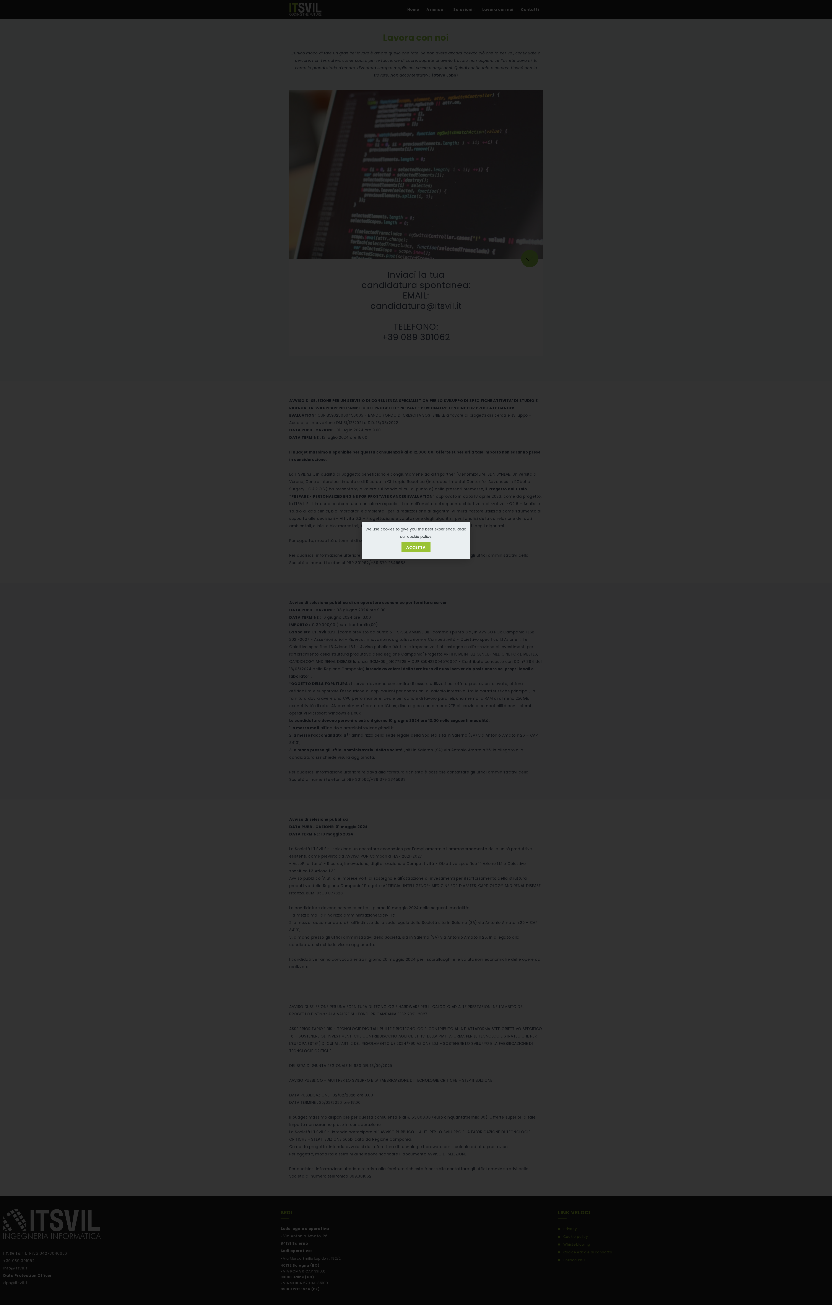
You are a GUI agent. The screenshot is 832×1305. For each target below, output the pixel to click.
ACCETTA (416, 547)
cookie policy (419, 536)
